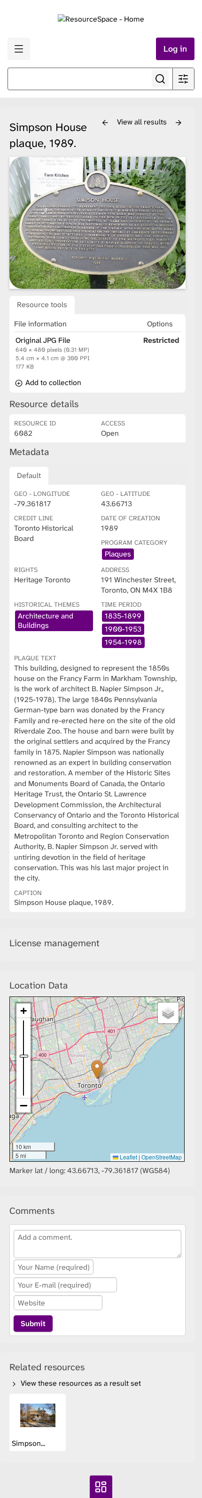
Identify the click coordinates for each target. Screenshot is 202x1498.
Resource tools (42, 304)
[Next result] (178, 123)
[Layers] (168, 1013)
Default (29, 475)
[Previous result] (105, 123)
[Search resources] (160, 78)
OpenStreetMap (161, 1157)
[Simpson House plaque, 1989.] (97, 223)
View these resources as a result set (80, 1383)
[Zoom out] (23, 1105)
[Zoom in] (23, 1011)
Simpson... (29, 1443)
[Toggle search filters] (183, 79)
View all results (143, 122)
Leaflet (127, 1157)
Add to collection (52, 382)
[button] (97, 1069)
